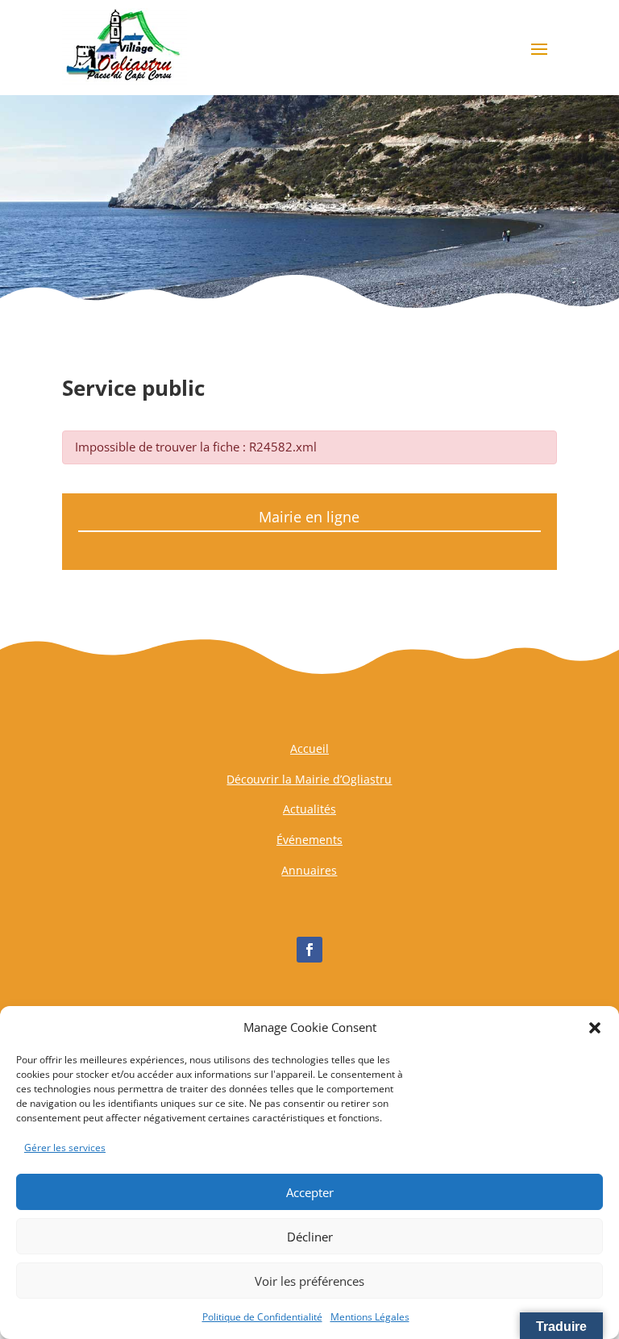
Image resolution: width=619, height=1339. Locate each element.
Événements (309, 839)
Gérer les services (65, 1147)
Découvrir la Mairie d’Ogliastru (309, 779)
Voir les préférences (309, 1281)
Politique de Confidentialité (262, 1317)
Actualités (309, 809)
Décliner (310, 1237)
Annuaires (309, 870)
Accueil (309, 748)
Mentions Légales (369, 1317)
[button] (595, 1028)
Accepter (310, 1192)
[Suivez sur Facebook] (309, 950)
